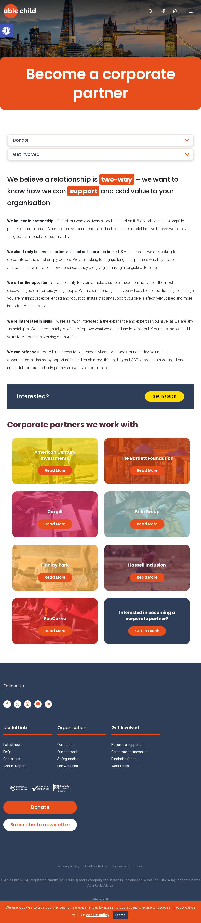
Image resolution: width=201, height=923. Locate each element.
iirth (106, 899)
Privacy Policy (68, 866)
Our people (65, 745)
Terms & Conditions (128, 866)
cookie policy (97, 915)
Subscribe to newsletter (40, 824)
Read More (55, 470)
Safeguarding (68, 759)
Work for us (120, 766)
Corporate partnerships (129, 752)
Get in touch (164, 396)
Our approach (67, 752)
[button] (6, 30)
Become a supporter (127, 745)
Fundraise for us (123, 759)
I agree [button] (120, 915)
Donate (40, 807)
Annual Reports (15, 766)
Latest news (12, 745)
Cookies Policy (96, 866)
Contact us (11, 759)
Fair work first (67, 766)
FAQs (7, 752)
